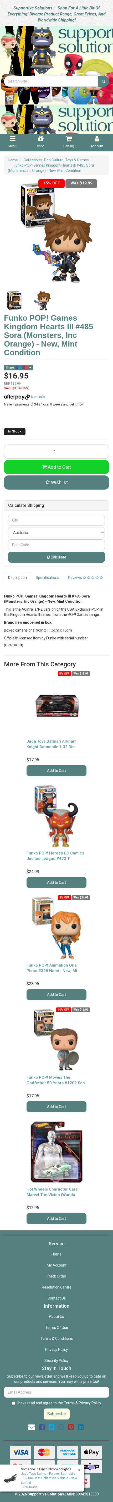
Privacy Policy (56, 1349)
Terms (69, 1403)
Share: (11, 367)
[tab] (18, 577)
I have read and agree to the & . (59, 1403)
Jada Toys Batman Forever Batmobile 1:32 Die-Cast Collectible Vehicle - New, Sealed (49, 1478)
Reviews (75, 577)
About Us (56, 1316)
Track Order (56, 1276)
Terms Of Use (56, 1327)
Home (56, 1254)
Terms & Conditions (56, 1338)
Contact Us (57, 1298)
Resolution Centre (56, 1287)
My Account (56, 1265)
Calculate (58, 557)
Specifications (47, 577)
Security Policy (56, 1360)
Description (17, 577)
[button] (56, 482)
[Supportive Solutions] (56, 50)
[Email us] (31, 1427)
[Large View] (14, 300)
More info (37, 397)
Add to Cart (59, 467)
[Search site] (103, 81)
